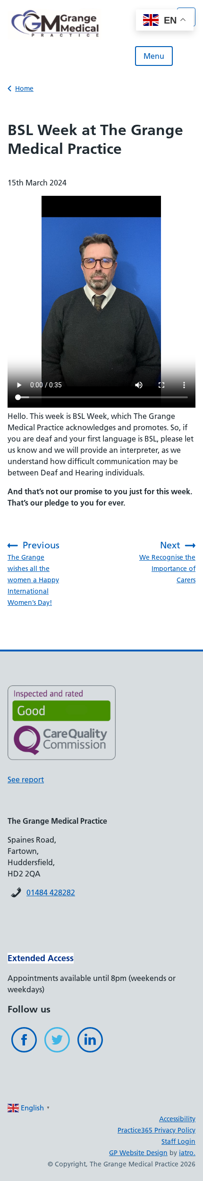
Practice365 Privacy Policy (156, 1130)
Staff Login (178, 1141)
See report (26, 779)
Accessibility (177, 1119)
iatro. (187, 1153)
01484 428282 (50, 892)
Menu (154, 56)
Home (24, 88)
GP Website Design (138, 1153)
